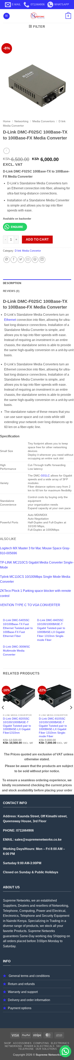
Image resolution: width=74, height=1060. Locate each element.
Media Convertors (43, 121)
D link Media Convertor (28, 250)
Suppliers (9, 905)
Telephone (26, 1049)
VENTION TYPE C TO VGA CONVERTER (30, 605)
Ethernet (10, 319)
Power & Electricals (39, 1046)
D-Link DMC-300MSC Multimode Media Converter (16, 650)
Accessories (22, 1043)
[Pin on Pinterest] (35, 259)
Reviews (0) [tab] (11, 291)
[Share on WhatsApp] (6, 259)
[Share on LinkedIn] (42, 259)
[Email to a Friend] (28, 259)
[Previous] (3, 715)
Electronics (60, 1043)
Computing (41, 1043)
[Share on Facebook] (13, 259)
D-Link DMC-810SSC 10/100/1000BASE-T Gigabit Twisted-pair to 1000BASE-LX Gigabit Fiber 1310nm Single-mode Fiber (53, 727)
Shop (7, 1043)
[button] (6, 16)
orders (11, 941)
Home (6, 121)
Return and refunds (21, 984)
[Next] (70, 715)
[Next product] (6, 151)
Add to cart (37, 239)
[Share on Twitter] (21, 259)
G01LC (45, 475)
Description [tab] (12, 283)
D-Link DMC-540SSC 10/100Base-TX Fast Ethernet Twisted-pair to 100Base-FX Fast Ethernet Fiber (18, 628)
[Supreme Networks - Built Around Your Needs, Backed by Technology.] (37, 16)
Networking (21, 121)
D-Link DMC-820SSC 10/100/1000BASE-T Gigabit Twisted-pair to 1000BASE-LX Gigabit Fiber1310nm (17, 725)
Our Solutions (46, 1049)
